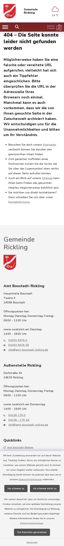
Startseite (49, 144)
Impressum (32, 542)
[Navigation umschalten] (5, 27)
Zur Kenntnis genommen (32, 532)
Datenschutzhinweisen (30, 479)
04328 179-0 (17, 415)
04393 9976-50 (18, 345)
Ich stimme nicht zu (45, 488)
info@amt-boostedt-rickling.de (28, 350)
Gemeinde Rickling (31, 11)
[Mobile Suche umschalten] (17, 27)
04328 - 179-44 (18, 420)
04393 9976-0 (17, 340)
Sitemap (47, 178)
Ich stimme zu (16, 488)
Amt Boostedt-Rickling (20, 447)
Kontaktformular (19, 202)
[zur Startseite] (10, 11)
